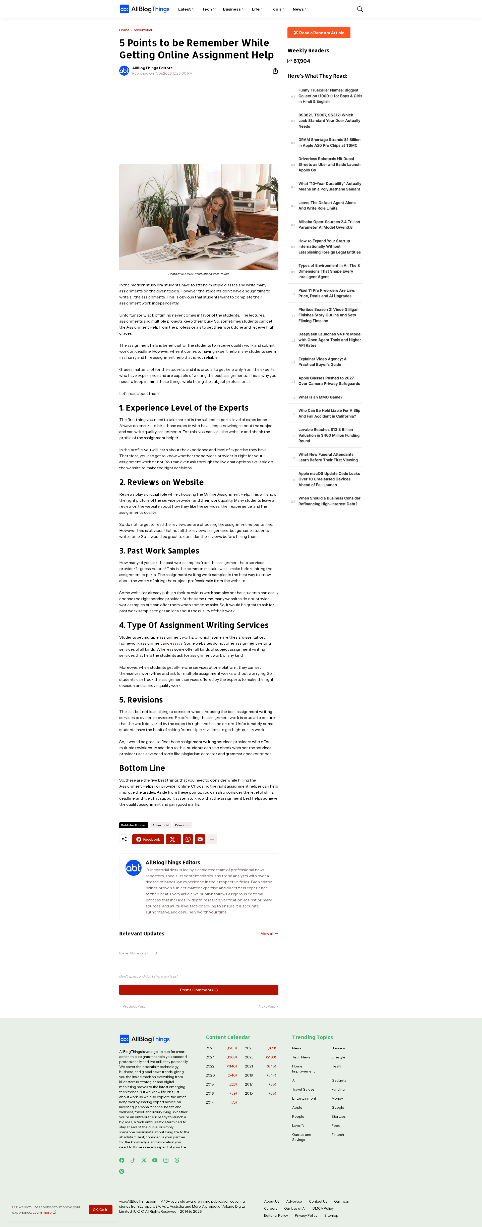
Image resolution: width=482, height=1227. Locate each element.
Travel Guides (303, 1089)
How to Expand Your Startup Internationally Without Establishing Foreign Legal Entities (329, 246)
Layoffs (298, 1125)
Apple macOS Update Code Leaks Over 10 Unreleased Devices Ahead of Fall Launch (329, 479)
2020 (221, 1075)
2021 (260, 1066)
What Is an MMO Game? (320, 397)
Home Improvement (303, 1068)
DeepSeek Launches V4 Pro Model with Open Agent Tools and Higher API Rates (330, 340)
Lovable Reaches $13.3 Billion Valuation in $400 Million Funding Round (328, 435)
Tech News (301, 1057)
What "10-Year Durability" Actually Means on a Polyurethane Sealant (330, 186)
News (298, 9)
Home (124, 30)
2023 (260, 1057)
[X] (173, 839)
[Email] (200, 839)
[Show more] (212, 839)
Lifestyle (338, 1057)
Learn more (42, 1212)
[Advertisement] (198, 117)
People (298, 1116)
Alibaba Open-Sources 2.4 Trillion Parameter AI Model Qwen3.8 (329, 224)
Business (232, 9)
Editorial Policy (276, 1215)
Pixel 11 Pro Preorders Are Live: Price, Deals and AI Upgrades (326, 293)
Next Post (267, 1006)
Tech (207, 9)
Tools (276, 9)
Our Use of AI (295, 1208)
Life (256, 9)
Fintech (338, 1134)
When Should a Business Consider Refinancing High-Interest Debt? (329, 501)
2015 (260, 1093)
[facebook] (121, 1160)
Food (336, 1125)
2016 (221, 1093)
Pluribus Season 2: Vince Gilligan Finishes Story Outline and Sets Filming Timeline (328, 315)
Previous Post (134, 1006)
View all (267, 933)
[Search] (358, 9)
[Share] (273, 71)
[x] (143, 1160)
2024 (221, 1057)
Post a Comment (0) (199, 989)
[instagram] (165, 1160)
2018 (221, 1084)
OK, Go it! (100, 1209)
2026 (221, 1048)
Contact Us (318, 1201)
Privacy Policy (306, 1215)
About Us (271, 1201)
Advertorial (143, 30)
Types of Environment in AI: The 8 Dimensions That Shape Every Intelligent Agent (329, 271)
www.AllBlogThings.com (138, 1201)
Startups (338, 1116)
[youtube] (154, 1160)
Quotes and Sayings (301, 1137)
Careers (270, 1208)
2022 (221, 1066)
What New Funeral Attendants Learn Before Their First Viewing (328, 457)
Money (337, 1098)
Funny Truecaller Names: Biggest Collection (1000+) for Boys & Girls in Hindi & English (330, 96)
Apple (297, 1107)
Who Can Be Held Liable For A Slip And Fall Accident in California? (329, 413)
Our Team (342, 1201)
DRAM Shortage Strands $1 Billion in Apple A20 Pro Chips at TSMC (329, 142)
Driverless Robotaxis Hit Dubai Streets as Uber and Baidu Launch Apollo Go (329, 165)
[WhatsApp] (188, 839)
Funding (338, 1089)
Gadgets (339, 1080)
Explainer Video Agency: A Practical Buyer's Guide (322, 361)
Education (182, 825)
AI (293, 1080)
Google (338, 1107)
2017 (260, 1084)
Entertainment (304, 1098)
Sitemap (331, 1215)
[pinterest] (121, 1171)
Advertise (294, 1201)
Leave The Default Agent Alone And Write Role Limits (327, 205)
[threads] (176, 1160)
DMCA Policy (323, 1208)
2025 (260, 1048)
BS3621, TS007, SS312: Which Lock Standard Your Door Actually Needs (329, 121)
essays (176, 643)
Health (337, 1066)
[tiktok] (132, 1160)
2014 (221, 1102)
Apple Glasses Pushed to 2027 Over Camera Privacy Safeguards (329, 381)
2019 (260, 1075)
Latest (184, 9)
